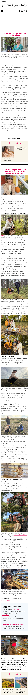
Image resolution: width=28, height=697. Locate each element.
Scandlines (5, 615)
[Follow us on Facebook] (20, 11)
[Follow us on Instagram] (22, 11)
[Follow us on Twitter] (24, 11)
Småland (3, 235)
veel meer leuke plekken (20, 535)
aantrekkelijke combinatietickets (12, 624)
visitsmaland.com (5, 600)
